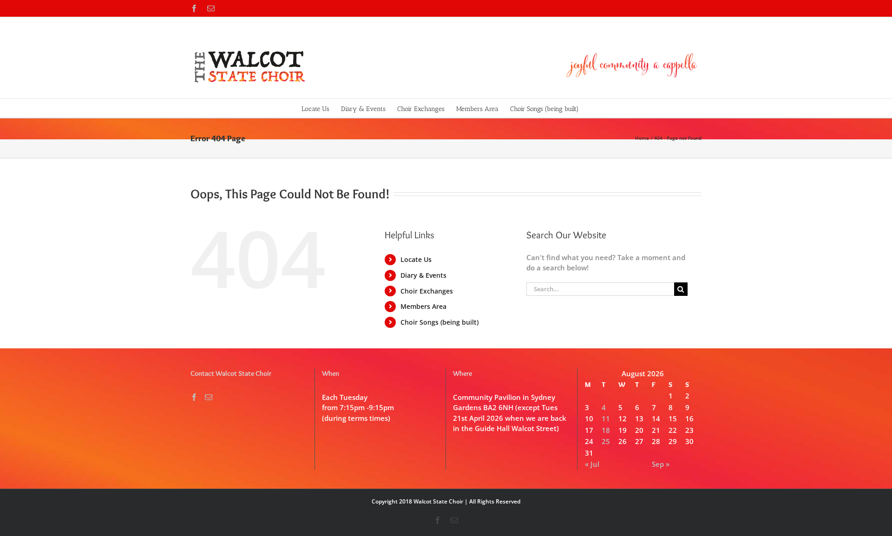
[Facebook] (194, 397)
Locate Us (416, 259)
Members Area (423, 306)
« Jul (592, 464)
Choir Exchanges (426, 291)
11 (606, 418)
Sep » (660, 464)
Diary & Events (423, 275)
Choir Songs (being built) (439, 322)
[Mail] (208, 397)
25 (606, 441)
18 (606, 430)
